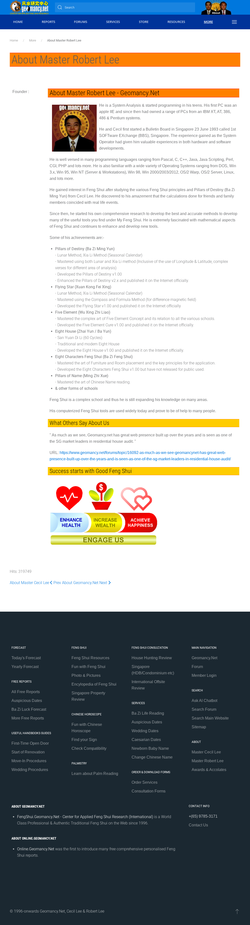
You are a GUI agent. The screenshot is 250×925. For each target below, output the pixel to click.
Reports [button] (48, 22)
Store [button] (143, 22)
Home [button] (18, 22)
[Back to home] (29, 7)
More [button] (208, 22)
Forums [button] (80, 22)
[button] (234, 22)
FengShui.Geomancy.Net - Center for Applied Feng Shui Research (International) (85, 816)
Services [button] (113, 22)
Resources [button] (176, 22)
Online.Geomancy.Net (35, 849)
